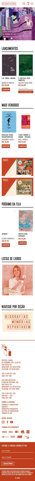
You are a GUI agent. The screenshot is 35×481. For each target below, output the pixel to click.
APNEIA (4, 234)
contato (4, 407)
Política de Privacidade (10, 411)
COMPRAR (5, 89)
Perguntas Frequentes (10, 409)
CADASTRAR (8, 463)
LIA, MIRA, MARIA (8, 78)
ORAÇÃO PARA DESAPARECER (7, 136)
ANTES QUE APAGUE (22, 235)
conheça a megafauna (10, 404)
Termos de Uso (7, 413)
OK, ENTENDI (17, 478)
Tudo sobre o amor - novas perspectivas (24, 136)
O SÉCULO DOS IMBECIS (24, 79)
